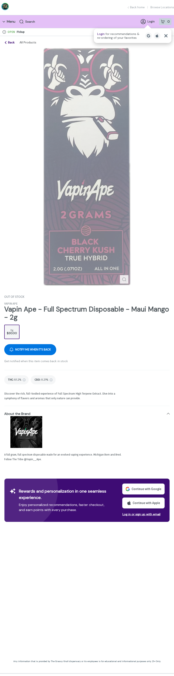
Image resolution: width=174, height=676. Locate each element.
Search (30, 22)
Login (151, 21)
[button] (132, 36)
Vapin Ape (10, 303)
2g (12, 331)
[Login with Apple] (157, 35)
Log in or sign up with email (141, 514)
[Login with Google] (148, 35)
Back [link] (11, 42)
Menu (11, 21)
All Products (28, 42)
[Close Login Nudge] (166, 36)
